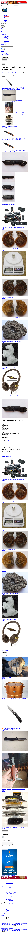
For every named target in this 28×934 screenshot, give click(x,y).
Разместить (3, 33)
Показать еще (5, 831)
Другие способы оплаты (8, 913)
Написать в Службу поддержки (7, 927)
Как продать (8, 888)
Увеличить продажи (10, 889)
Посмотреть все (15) (6, 398)
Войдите (3, 846)
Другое (21, 72)
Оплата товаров (4, 915)
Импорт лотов (9, 891)
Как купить (8, 887)
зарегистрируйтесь (12, 846)
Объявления (8, 898)
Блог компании (9, 883)
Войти (2, 51)
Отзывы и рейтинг (10, 893)
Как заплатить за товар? (11, 892)
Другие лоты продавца (8, 204)
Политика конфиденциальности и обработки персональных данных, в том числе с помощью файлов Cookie (14, 924)
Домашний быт (11, 72)
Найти (3, 26)
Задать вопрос (5, 425)
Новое (8, 440)
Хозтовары (17, 72)
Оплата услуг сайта (5, 907)
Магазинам (8, 899)
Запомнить (4, 48)
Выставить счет (9, 900)
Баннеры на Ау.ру (10, 896)
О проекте (3, 880)
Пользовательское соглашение (7, 922)
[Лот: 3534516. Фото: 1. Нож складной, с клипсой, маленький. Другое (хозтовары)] (15, 171)
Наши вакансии (9, 881)
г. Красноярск (5, 72)
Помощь (2, 886)
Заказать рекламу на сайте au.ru (8, 875)
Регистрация (4, 53)
